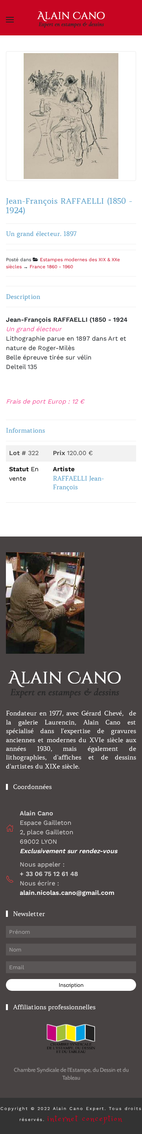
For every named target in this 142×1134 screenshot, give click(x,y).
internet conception (85, 1119)
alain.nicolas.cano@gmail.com (67, 892)
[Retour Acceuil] (71, 19)
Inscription (71, 984)
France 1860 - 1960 (51, 266)
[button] (10, 19)
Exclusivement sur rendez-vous (69, 851)
